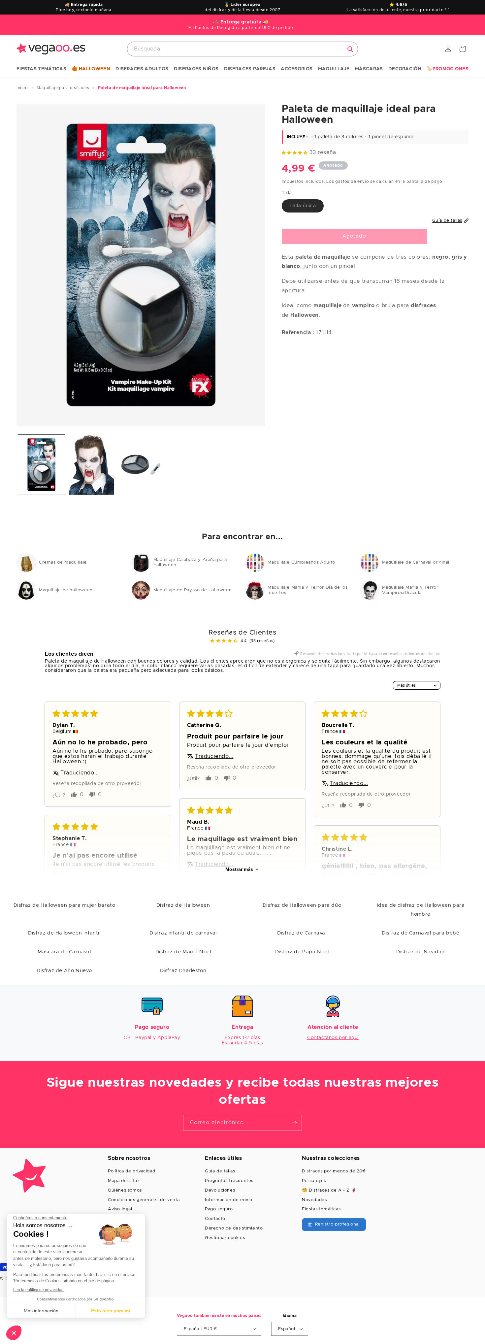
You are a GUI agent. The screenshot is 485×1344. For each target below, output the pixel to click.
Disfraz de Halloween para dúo (302, 905)
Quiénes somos (125, 1190)
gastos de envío (352, 181)
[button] (41, 69)
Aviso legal (120, 1209)
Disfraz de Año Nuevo (64, 970)
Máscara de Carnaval (64, 951)
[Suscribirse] (294, 1123)
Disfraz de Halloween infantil (64, 933)
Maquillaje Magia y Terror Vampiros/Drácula (410, 590)
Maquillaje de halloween (66, 590)
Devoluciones (220, 1190)
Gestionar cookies (225, 1238)
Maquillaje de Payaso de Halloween (192, 590)
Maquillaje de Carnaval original (416, 562)
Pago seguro (219, 1209)
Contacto (215, 1219)
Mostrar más (239, 869)
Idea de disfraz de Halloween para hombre (421, 910)
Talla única (306, 207)
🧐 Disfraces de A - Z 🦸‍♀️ (329, 1190)
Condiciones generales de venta (144, 1200)
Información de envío (228, 1200)
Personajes (314, 1181)
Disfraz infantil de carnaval (183, 933)
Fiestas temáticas (321, 1209)
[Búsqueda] (350, 49)
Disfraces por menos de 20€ (334, 1171)
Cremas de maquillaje (63, 562)
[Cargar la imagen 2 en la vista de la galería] (91, 465)
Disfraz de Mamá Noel (183, 951)
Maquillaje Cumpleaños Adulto (301, 562)
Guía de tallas (220, 1171)
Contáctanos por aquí (333, 1037)
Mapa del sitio (123, 1181)
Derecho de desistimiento (234, 1228)
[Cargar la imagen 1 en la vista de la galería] (41, 465)
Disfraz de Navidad (420, 951)
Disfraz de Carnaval (301, 933)
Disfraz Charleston (183, 970)
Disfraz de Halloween (183, 905)
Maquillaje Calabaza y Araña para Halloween (190, 562)
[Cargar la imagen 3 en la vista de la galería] (140, 465)
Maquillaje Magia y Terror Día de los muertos (308, 590)
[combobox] (242, 49)
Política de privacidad (131, 1171)
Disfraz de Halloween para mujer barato (64, 905)
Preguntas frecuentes (229, 1181)
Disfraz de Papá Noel (302, 951)
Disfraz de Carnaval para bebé (420, 933)
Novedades (314, 1200)
